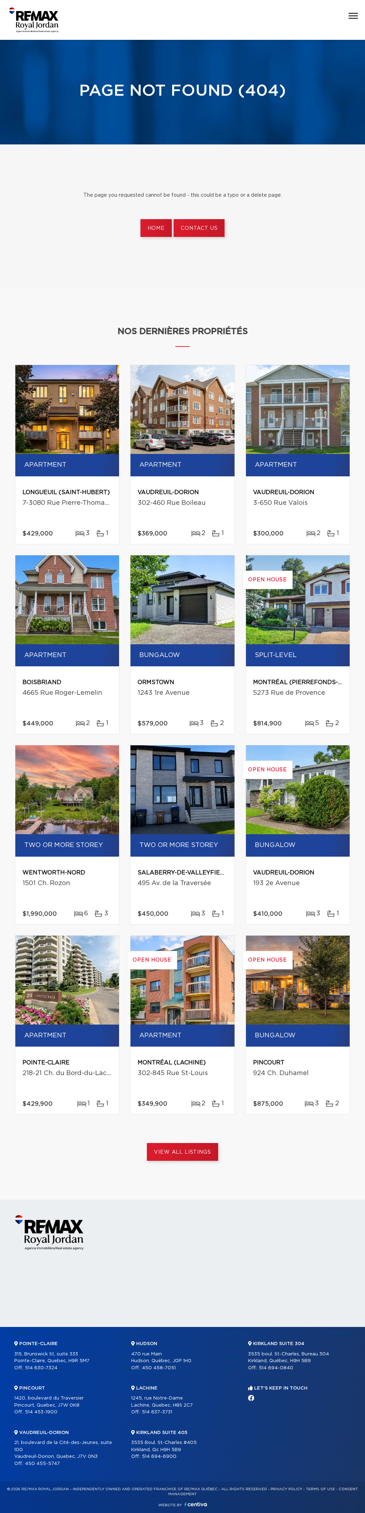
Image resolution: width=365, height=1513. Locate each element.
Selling (233, 1333)
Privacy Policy (286, 1489)
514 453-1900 (41, 1412)
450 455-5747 (42, 1463)
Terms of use (320, 1489)
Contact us (199, 228)
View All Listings (182, 1152)
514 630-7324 (41, 1368)
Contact (340, 1333)
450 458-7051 (159, 1368)
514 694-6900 (159, 1456)
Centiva (195, 1504)
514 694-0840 (276, 1368)
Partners (131, 1333)
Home (156, 228)
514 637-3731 (157, 1412)
